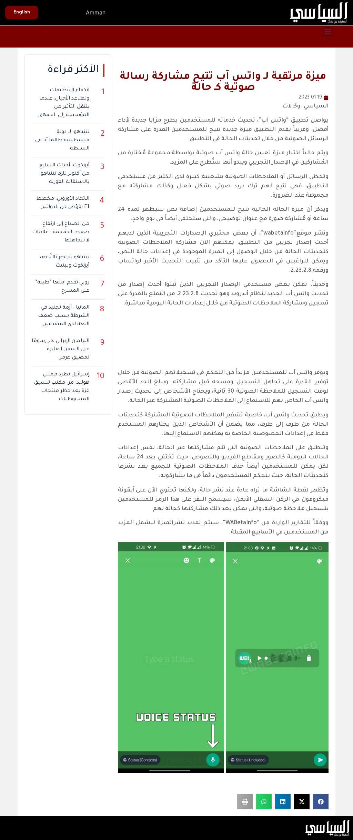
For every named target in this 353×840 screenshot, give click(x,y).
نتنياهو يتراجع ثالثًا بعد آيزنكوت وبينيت (64, 262)
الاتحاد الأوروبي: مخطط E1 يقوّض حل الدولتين (63, 203)
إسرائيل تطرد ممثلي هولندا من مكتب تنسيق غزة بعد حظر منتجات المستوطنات (61, 387)
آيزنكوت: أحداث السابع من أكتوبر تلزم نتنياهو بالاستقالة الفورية (64, 174)
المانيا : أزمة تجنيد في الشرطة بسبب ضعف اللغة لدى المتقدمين (63, 316)
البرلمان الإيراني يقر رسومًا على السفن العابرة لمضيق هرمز (60, 350)
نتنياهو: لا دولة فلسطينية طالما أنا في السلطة (62, 140)
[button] (327, 31)
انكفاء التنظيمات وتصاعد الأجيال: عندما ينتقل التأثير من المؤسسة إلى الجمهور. (63, 103)
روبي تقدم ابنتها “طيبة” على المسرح (62, 287)
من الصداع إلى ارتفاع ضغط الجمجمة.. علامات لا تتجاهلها (60, 232)
